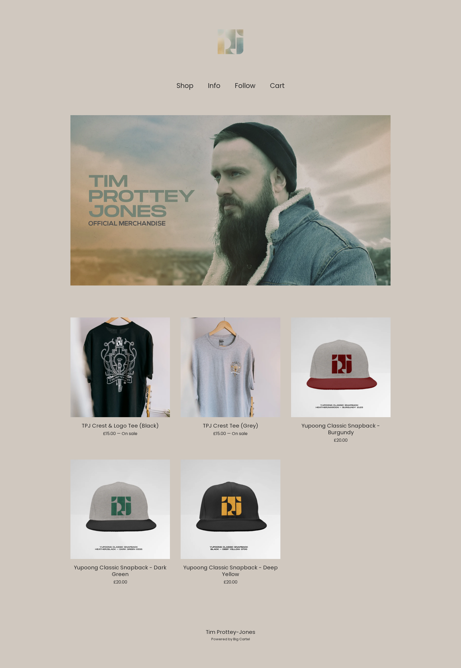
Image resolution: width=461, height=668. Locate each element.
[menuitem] (185, 86)
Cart (279, 85)
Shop (185, 85)
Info (214, 85)
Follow (245, 85)
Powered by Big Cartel (230, 639)
